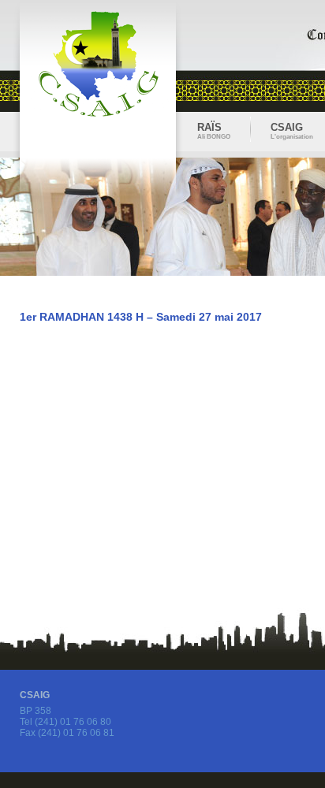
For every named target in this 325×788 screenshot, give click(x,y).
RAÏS (213, 129)
